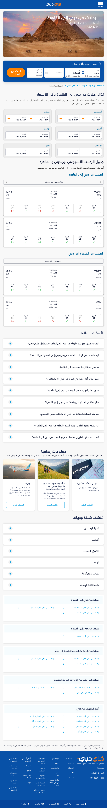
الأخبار (57, 763)
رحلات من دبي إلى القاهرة (88, 612)
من (98, 70)
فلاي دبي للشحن (55, 774)
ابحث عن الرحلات (16, 72)
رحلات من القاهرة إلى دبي (88, 692)
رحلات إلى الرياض (13, 767)
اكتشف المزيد (87, 504)
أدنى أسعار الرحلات (26, 759)
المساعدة (70, 777)
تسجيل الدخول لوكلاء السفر (39, 791)
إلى (79, 70)
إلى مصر (71, 85)
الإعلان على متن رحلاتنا (40, 784)
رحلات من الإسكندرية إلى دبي (86, 687)
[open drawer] (100, 4)
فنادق (29, 770)
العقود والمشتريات (41, 776)
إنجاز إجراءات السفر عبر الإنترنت (41, 761)
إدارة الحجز (55, 758)
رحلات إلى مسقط (13, 774)
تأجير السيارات (26, 766)
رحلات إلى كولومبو (13, 788)
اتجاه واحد (76, 64)
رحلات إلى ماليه (13, 781)
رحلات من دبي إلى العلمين (42, 607)
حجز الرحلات (69, 758)
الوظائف (28, 782)
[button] (53, 343)
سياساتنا (100, 768)
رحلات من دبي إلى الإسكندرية (86, 607)
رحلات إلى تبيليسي (13, 759)
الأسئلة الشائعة (42, 769)
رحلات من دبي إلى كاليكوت (42, 726)
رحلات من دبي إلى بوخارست (87, 721)
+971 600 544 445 (96, 778)
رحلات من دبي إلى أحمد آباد (87, 716)
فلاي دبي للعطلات (27, 776)
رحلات (82, 85)
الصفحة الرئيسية (96, 85)
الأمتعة (71, 773)
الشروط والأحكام (98, 773)
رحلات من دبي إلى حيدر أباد (42, 721)
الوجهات (71, 768)
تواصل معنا (55, 768)
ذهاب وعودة (91, 64)
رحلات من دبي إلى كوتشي (87, 726)
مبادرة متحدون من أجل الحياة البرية (54, 782)
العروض (71, 763)
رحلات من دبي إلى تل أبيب (87, 731)
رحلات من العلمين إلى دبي (42, 687)
